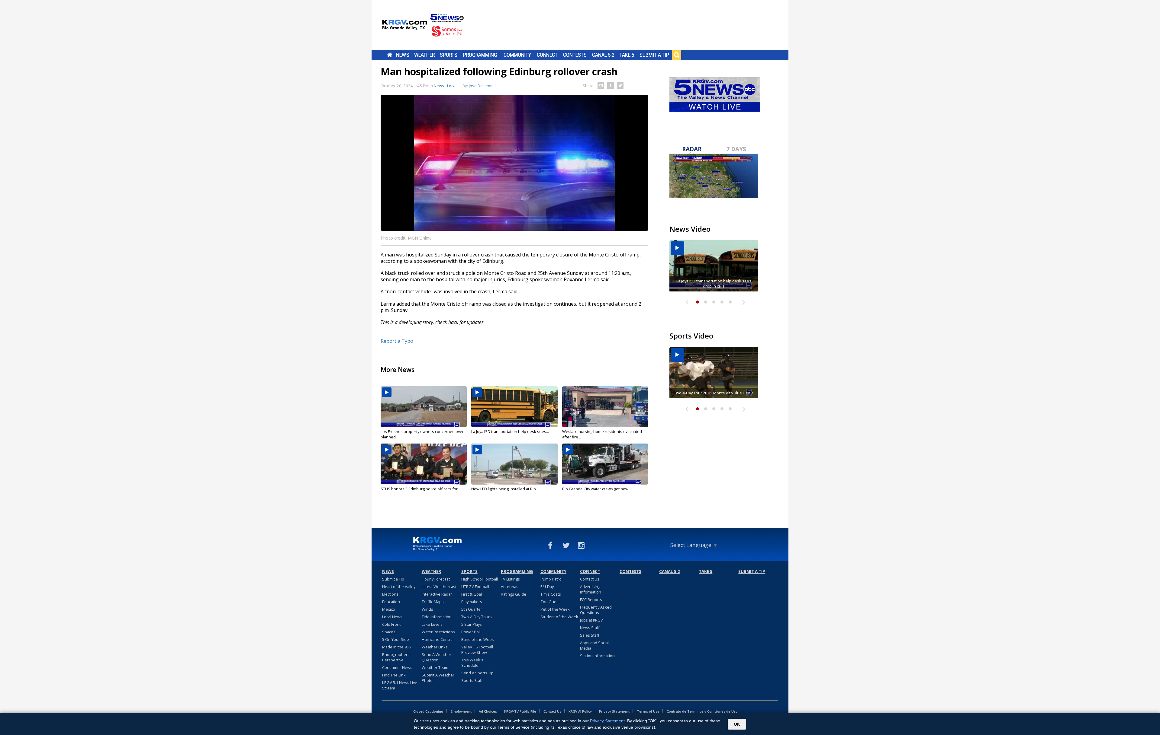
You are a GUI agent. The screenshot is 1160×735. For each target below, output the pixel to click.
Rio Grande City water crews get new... (596, 489)
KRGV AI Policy (580, 711)
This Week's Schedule (472, 662)
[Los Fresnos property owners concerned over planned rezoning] (424, 406)
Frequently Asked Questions (596, 609)
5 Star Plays (471, 624)
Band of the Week (477, 639)
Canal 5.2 (603, 55)
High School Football (479, 579)
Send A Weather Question (436, 657)
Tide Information (437, 616)
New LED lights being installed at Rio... (505, 489)
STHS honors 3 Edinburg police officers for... (420, 489)
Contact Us (589, 579)
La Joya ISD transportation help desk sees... (510, 431)
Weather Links (435, 647)
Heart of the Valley (398, 586)
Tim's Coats (550, 594)
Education (391, 601)
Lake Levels (432, 624)
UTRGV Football (475, 586)
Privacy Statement (614, 711)
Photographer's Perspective (396, 657)
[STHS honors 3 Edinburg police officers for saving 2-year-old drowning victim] (424, 464)
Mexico (388, 609)
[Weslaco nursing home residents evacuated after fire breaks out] (605, 406)
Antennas (509, 586)
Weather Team (435, 667)
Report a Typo (397, 341)
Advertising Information (590, 589)
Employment (461, 711)
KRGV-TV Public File (520, 711)
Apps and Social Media (594, 645)
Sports (448, 55)
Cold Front (391, 624)
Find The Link (394, 675)
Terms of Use (648, 711)
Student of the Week (559, 616)
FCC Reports (591, 599)
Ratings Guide (513, 594)
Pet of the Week (555, 609)
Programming (480, 55)
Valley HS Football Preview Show (477, 649)
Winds (427, 609)
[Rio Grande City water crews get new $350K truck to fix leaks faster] (605, 464)
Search (676, 55)
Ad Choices (488, 711)
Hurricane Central (437, 639)
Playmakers (471, 601)
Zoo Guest (550, 601)
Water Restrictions (438, 632)
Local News (392, 616)
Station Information (597, 655)
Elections (390, 594)
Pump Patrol (551, 579)
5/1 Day (547, 586)
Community (517, 55)
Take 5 (627, 55)
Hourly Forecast (436, 579)
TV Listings (510, 579)
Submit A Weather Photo (438, 677)
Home (389, 55)
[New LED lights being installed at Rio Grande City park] (514, 464)
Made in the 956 (396, 647)
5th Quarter (471, 609)
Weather (424, 55)
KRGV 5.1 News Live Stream (399, 685)
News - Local (445, 85)
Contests (574, 55)
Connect (547, 55)
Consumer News (397, 667)
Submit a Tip (654, 55)
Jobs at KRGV (591, 620)
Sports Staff (472, 680)
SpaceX (388, 632)
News (402, 55)
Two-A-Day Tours (476, 616)
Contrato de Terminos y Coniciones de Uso (702, 711)
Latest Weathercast (439, 586)
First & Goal (471, 594)
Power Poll (471, 632)
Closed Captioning (428, 711)
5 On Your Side (395, 639)
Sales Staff (589, 635)
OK (737, 724)
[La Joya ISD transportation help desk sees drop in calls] (514, 406)
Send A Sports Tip (477, 673)
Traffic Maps (433, 601)
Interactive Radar (437, 594)
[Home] (423, 25)
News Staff (590, 627)
